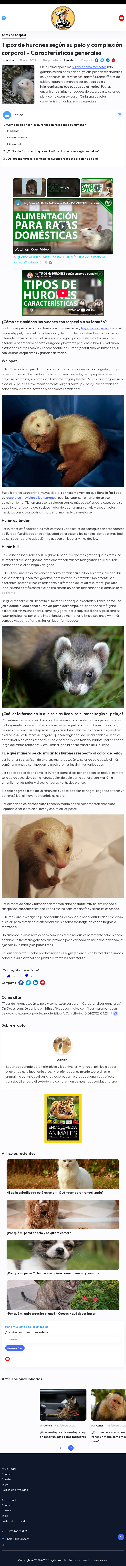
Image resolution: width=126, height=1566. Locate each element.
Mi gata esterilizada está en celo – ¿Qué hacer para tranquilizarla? (55, 1193)
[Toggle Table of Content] (120, 114)
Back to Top (121, 1537)
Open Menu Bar (4, 18)
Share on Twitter (102, 60)
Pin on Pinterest (113, 60)
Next (71, 1448)
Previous (61, 1448)
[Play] (97, 187)
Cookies (6, 1479)
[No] (29, 976)
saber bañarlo (26, 620)
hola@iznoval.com (18, 1538)
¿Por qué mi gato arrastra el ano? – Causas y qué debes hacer (51, 1313)
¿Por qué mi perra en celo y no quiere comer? (39, 1233)
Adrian (10, 60)
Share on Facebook (96, 60)
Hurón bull (15, 144)
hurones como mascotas (89, 67)
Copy (115, 1013)
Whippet (14, 130)
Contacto (7, 1474)
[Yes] (11, 976)
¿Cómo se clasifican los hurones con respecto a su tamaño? (46, 125)
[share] (107, 202)
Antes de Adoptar (14, 35)
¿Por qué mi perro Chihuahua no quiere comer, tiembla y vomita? (53, 1273)
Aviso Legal (9, 1468)
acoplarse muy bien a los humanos (31, 497)
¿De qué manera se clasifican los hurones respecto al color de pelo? (52, 159)
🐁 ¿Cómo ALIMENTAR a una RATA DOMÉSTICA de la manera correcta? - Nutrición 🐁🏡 (62, 203)
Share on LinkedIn (108, 60)
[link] (18, 203)
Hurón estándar (19, 137)
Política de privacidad (15, 1489)
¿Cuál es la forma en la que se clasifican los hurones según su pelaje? (53, 151)
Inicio (5, 1484)
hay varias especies (95, 328)
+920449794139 (17, 1531)
